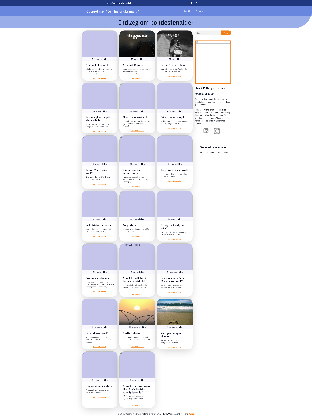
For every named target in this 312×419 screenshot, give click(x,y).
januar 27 (136, 164)
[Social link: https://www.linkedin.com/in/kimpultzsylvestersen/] (192, 3)
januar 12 (98, 219)
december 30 (173, 272)
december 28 (98, 327)
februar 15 (136, 111)
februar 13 (173, 111)
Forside (187, 11)
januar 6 (136, 219)
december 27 (136, 327)
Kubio (191, 414)
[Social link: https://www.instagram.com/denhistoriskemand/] (195, 3)
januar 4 (173, 219)
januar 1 (136, 272)
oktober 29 (135, 380)
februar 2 (98, 164)
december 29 (98, 59)
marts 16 (98, 111)
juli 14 (136, 59)
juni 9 (173, 59)
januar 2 (98, 272)
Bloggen (199, 11)
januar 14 (173, 164)
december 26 (98, 380)
